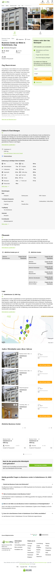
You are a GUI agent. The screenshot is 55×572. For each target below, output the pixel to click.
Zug (19, 5)
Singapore (48, 550)
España (38, 549)
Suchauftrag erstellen (20, 545)
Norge (29, 548)
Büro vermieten (18, 547)
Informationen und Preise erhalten (42, 51)
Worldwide (48, 554)
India (46, 552)
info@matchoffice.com (7, 548)
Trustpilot (34, 87)
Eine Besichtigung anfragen (43, 57)
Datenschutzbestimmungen (40, 562)
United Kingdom (38, 546)
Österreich (39, 556)
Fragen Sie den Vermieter (42, 54)
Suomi (29, 550)
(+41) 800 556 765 (6, 550)
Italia (37, 554)
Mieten (7, 5)
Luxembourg (39, 543)
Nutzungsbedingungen (24, 564)
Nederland (30, 554)
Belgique (30, 557)
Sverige (29, 545)
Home (3, 5)
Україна (47, 543)
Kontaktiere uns (19, 549)
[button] (13, 354)
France (38, 552)
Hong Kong (48, 548)
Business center (13, 5)
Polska (47, 545)
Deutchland (30, 552)
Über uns (17, 542)
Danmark (30, 543)
